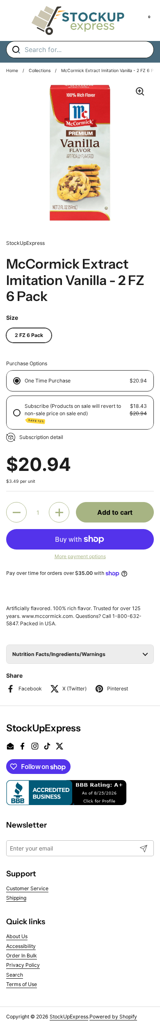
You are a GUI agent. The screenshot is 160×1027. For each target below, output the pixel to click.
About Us (16, 936)
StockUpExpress (69, 1016)
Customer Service (27, 888)
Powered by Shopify (113, 1016)
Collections (39, 70)
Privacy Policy (23, 965)
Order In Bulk (21, 955)
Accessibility (21, 946)
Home (12, 70)
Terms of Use (21, 984)
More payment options (80, 556)
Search (14, 975)
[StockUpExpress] (78, 20)
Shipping (16, 898)
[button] (16, 512)
